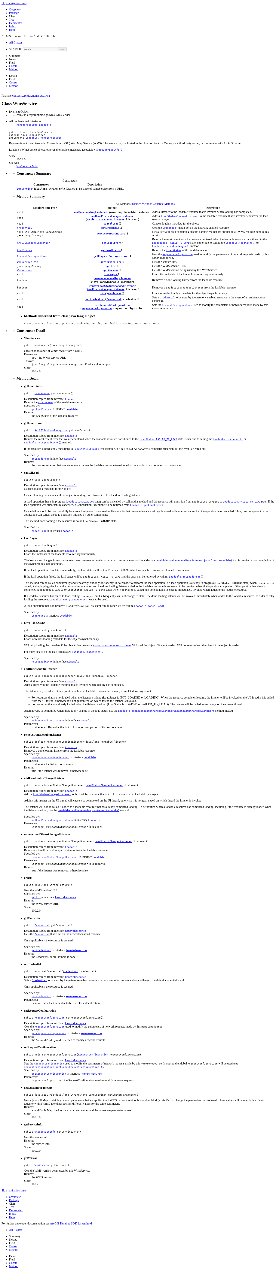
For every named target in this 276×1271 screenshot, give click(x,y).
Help (12, 29)
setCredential (95, 299)
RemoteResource (27, 124)
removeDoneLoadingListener (112, 278)
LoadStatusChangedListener (105, 219)
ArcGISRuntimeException (33, 242)
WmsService (24, 188)
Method (13, 69)
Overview (15, 9)
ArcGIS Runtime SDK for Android (71, 1223)
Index (12, 26)
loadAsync (111, 274)
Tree (11, 19)
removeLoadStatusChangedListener (112, 286)
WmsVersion (24, 270)
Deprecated (16, 23)
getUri (110, 266)
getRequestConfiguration (111, 256)
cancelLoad (110, 223)
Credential (24, 227)
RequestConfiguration (32, 256)
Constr (13, 66)
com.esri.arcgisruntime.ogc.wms (31, 95)
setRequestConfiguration (112, 305)
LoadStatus (24, 250)
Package (14, 12)
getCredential (111, 227)
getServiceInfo (110, 262)
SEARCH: (15, 49)
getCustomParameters (111, 233)
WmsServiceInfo (27, 262)
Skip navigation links (14, 3)
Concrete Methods (164, 203)
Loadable (45, 124)
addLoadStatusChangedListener (112, 216)
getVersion (110, 270)
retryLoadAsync (110, 293)
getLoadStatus (111, 250)
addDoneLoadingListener (90, 212)
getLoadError (111, 242)
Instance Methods (141, 203)
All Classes (15, 42)
